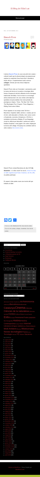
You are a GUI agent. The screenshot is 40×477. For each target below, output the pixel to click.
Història (17, 320)
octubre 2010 (9, 401)
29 (19, 285)
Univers (22, 334)
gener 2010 (8, 419)
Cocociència (8, 250)
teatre (29, 332)
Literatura (7, 326)
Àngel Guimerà (9, 256)
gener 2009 (8, 443)
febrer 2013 (8, 351)
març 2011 (8, 391)
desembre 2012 (9, 355)
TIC (18, 334)
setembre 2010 (9, 403)
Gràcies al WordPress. (14, 467)
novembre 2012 (9, 357)
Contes (12, 314)
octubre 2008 (9, 449)
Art (11, 226)
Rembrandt (8, 258)
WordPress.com (19, 469)
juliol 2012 (8, 365)
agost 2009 (8, 429)
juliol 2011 (8, 383)
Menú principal (20, 18)
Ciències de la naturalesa (16, 311)
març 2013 (8, 349)
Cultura (17, 314)
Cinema (20, 307)
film (5, 321)
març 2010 (8, 415)
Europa (12, 317)
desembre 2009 (9, 421)
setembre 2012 (9, 361)
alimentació (6, 301)
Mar (25, 326)
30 (24, 285)
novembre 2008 (9, 447)
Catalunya (9, 308)
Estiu (7, 317)
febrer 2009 (8, 441)
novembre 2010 (9, 399)
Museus (19, 329)
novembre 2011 (9, 375)
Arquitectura (17, 301)
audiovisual (6, 304)
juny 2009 (8, 433)
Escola (26, 314)
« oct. (5, 288)
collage (18, 228)
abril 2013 (8, 347)
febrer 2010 (8, 417)
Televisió (14, 334)
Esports (30, 314)
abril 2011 (8, 389)
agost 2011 (8, 381)
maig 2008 (8, 453)
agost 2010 (8, 405)
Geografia (9, 321)
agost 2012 (8, 363)
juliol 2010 (8, 407)
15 (19, 278)
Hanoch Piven (10, 37)
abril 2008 (8, 455)
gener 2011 (8, 395)
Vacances (28, 334)
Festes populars (29, 317)
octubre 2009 (9, 425)
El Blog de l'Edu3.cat (20, 8)
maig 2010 (8, 411)
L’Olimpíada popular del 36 (12, 254)
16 (24, 278)
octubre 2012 (9, 359)
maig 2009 (8, 435)
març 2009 (8, 439)
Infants (21, 323)
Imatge (17, 323)
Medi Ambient (10, 329)
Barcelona (14, 304)
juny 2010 (8, 409)
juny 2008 (8, 451)
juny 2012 (8, 367)
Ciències (28, 308)
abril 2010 (8, 413)
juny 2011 (8, 385)
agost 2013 (8, 339)
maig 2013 (8, 345)
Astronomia (28, 301)
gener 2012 (8, 373)
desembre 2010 (9, 397)
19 (6, 282)
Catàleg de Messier (10, 260)
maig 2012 (8, 369)
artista (13, 228)
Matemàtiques (30, 326)
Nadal (31, 329)
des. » (34, 288)
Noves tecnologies (13, 331)
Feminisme (19, 317)
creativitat (23, 228)
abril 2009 (8, 437)
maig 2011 (8, 387)
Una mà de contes (27, 226)
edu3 (11, 39)
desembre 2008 (9, 445)
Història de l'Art (17, 226)
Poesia (25, 332)
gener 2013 (8, 353)
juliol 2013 (8, 341)
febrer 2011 (8, 393)
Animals (12, 301)
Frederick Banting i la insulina (13, 252)
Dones (22, 314)
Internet (27, 323)
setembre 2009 (9, 427)
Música (25, 328)
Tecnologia (8, 334)
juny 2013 (8, 343)
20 (10, 282)
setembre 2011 (9, 379)
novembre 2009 (9, 423)
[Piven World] (20, 45)
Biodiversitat (22, 304)
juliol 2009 (8, 431)
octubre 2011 (8, 377)
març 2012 (8, 371)
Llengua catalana (17, 326)
